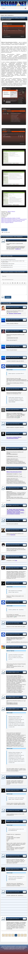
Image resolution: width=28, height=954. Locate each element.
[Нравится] (6, 229)
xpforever (8, 647)
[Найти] (25, 8)
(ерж (7, 520)
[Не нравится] (2, 229)
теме (16, 560)
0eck (7, 602)
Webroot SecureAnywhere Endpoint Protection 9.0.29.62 (13, 220)
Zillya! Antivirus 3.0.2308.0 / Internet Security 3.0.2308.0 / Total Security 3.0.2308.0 (12, 261)
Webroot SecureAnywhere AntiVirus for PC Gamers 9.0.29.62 (14, 219)
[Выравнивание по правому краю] (17, 283)
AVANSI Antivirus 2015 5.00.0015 (8, 263)
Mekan (8, 409)
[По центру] (15, 283)
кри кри (8, 556)
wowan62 (8, 307)
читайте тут (18, 248)
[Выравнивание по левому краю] (13, 283)
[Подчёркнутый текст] (8, 283)
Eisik (7, 423)
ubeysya (8, 544)
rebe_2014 (8, 488)
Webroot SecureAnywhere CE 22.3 (14, 471)
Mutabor (8, 331)
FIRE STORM (9, 505)
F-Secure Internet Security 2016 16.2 (8, 259)
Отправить (8, 297)
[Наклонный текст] (6, 283)
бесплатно (12, 534)
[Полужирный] (4, 283)
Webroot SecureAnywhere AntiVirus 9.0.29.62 (10, 218)
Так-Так (8, 433)
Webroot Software (11, 211)
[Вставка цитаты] (25, 283)
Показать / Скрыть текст (15, 313)
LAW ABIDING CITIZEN (11, 672)
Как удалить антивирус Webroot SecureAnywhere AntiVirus (14, 438)
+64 (4, 229)
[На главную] (14, 3)
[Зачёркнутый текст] (10, 283)
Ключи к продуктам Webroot (7, 222)
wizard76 (8, 530)
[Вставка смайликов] (20, 283)
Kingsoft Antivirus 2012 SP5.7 (7, 265)
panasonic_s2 (9, 346)
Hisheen (8, 583)
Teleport (8, 448)
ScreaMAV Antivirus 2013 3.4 (7, 267)
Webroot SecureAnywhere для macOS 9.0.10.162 (11, 221)
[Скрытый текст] (22, 283)
